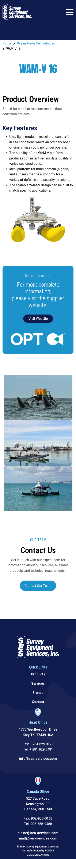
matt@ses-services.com (38, 838)
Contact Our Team (38, 586)
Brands (38, 693)
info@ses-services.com (38, 759)
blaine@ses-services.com (38, 833)
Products (38, 674)
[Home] (17, 12)
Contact (38, 702)
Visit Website (38, 319)
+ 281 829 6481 (41, 749)
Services (38, 683)
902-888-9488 (41, 824)
